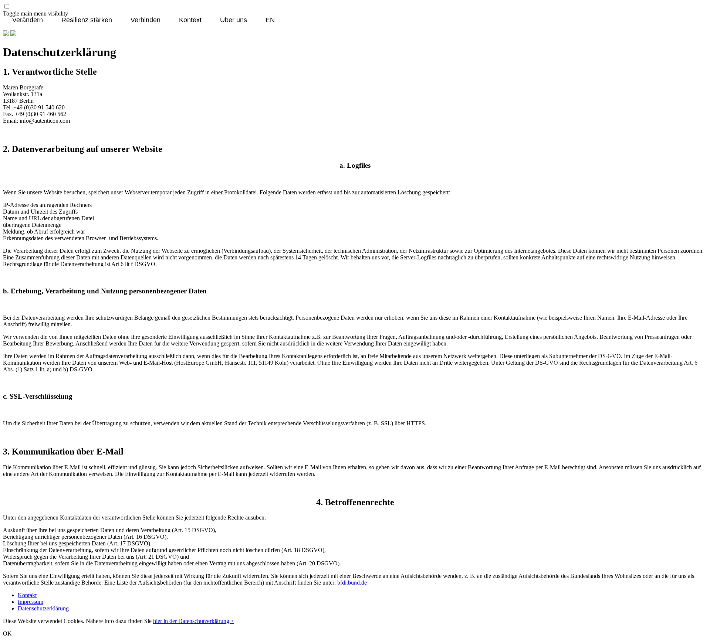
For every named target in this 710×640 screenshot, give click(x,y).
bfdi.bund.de (352, 582)
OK (7, 633)
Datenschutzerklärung (43, 608)
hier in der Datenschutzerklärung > (193, 621)
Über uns (233, 20)
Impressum (30, 602)
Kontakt (27, 595)
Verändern (27, 20)
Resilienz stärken (86, 20)
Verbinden (145, 20)
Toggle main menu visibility (35, 13)
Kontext (190, 20)
